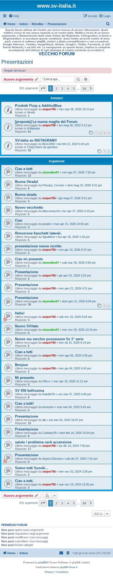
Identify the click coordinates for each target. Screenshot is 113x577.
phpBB (42, 562)
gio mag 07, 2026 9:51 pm (75, 198)
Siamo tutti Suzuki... (31, 468)
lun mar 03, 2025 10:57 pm (66, 420)
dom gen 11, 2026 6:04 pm (79, 301)
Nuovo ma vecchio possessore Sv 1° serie (49, 339)
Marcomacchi (51, 211)
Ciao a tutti (24, 169)
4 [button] (68, 88)
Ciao (18, 220)
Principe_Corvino (53, 185)
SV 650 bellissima (29, 391)
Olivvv (46, 381)
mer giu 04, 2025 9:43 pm (75, 368)
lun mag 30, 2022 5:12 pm (75, 125)
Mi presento (24, 378)
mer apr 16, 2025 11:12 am (71, 381)
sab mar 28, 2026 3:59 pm (79, 262)
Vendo (31, 112)
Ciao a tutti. (24, 481)
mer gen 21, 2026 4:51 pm (75, 288)
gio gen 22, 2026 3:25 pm (75, 275)
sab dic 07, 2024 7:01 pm (81, 458)
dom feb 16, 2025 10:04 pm (77, 432)
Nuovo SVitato (26, 326)
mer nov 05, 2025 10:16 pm (79, 329)
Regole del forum (14, 70)
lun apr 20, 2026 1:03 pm (74, 236)
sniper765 (49, 109)
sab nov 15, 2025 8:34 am (75, 316)
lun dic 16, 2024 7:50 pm (74, 445)
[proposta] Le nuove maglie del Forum (46, 122)
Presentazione (26, 272)
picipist (46, 223)
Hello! (19, 313)
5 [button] (74, 88)
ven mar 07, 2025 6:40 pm (74, 394)
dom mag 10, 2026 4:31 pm (84, 185)
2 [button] (56, 88)
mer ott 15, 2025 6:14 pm (75, 342)
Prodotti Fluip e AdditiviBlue (38, 106)
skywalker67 (50, 172)
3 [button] (62, 88)
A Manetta (33, 128)
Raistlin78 (48, 394)
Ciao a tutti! (24, 403)
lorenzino (48, 407)
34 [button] (84, 88)
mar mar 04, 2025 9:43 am (74, 407)
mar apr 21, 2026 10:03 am (71, 223)
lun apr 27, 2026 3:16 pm (78, 211)
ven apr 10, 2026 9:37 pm (75, 249)
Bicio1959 (48, 143)
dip (44, 420)
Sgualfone (48, 236)
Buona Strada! (26, 182)
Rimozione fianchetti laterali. (38, 233)
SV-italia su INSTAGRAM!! (36, 140)
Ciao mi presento (29, 259)
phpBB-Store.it (69, 567)
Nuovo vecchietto (29, 207)
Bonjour (21, 365)
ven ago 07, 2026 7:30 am (78, 172)
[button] (43, 88)
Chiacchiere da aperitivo (42, 147)
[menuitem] (14, 16)
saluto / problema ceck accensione (43, 442)
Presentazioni (17, 62)
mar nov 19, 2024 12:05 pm (76, 484)
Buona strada (26, 195)
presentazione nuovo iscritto (38, 246)
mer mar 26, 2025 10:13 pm (76, 109)
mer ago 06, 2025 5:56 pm (75, 355)
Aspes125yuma (52, 458)
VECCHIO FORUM (57, 54)
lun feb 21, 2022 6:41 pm (73, 143)
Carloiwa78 (49, 432)
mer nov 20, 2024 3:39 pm (75, 471)
